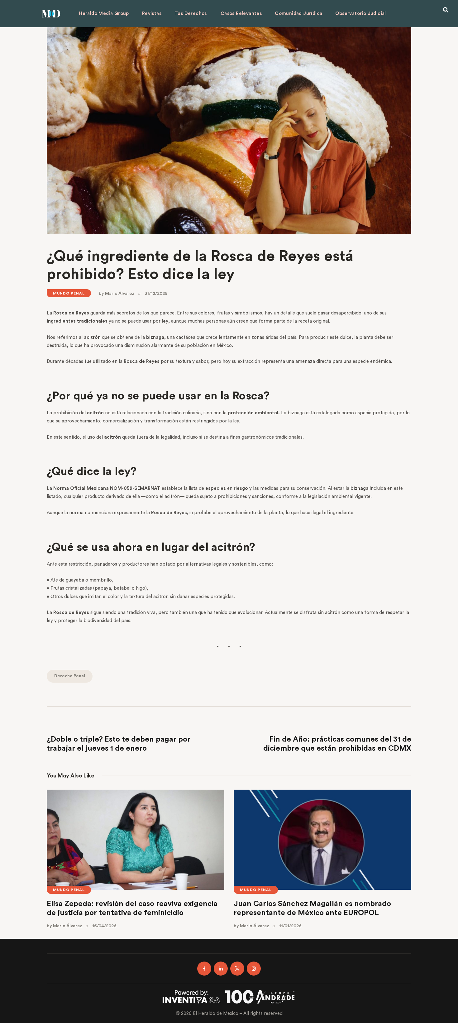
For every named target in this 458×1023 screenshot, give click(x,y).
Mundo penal (69, 293)
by (116, 293)
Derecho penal (69, 676)
